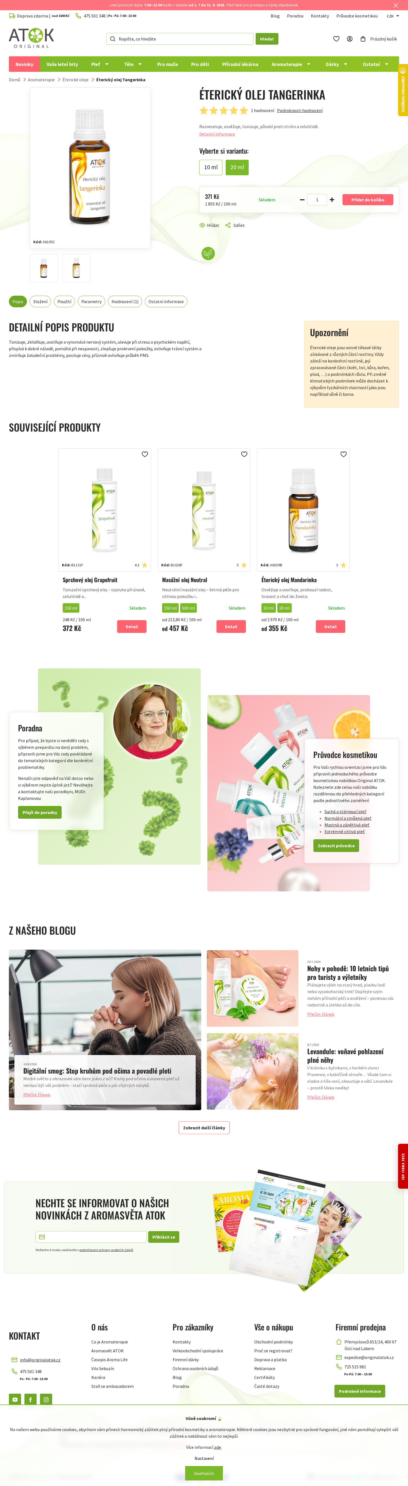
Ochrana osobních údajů (195, 1368)
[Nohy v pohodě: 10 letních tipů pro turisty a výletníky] (252, 988)
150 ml (71, 608)
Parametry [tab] (91, 301)
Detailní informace (217, 134)
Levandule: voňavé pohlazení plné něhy (345, 1055)
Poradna (295, 16)
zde (217, 1447)
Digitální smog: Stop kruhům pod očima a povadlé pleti (97, 1071)
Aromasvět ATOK (107, 1350)
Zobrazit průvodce (336, 845)
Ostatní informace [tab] (166, 301)
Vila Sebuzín (102, 1368)
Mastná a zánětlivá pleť (346, 825)
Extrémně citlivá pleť (344, 831)
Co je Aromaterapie (109, 1342)
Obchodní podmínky (273, 1342)
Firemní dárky (186, 1359)
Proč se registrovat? (273, 1350)
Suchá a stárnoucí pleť (345, 811)
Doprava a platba (270, 1359)
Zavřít (223, 232)
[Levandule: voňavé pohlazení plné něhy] (252, 1071)
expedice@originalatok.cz (369, 1357)
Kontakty (320, 16)
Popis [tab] (17, 301)
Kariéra (98, 1377)
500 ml (188, 608)
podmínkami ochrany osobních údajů (106, 1250)
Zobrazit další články (204, 1127)
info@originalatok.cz (40, 1360)
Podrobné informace (360, 1391)
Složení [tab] (40, 301)
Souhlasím (204, 1473)
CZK (390, 16)
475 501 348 (31, 1371)
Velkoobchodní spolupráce (198, 1350)
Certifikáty (264, 1377)
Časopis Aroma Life (109, 1359)
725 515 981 (355, 1367)
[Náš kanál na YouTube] (15, 1400)
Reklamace (264, 1368)
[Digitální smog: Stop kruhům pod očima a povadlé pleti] (105, 1030)
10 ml (268, 608)
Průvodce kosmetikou (357, 16)
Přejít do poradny (39, 812)
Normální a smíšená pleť (347, 818)
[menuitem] (24, 64)
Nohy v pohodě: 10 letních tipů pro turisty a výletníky (348, 972)
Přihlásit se (163, 1237)
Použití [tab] (64, 301)
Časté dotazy (266, 1386)
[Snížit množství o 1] (302, 199)
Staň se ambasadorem (112, 1386)
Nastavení (204, 1458)
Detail (132, 626)
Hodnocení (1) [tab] (125, 301)
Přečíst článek (36, 1094)
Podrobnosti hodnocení (300, 110)
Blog (275, 16)
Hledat (267, 39)
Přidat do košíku (367, 199)
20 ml (284, 608)
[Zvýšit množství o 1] (332, 199)
